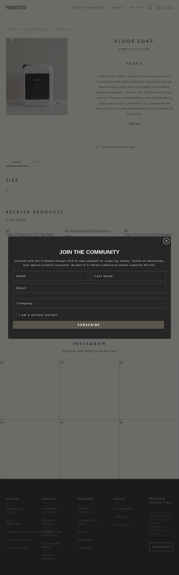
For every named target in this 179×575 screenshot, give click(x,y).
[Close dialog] (166, 241)
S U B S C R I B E (88, 325)
